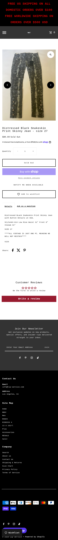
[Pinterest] (25, 358)
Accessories (8, 432)
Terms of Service (11, 473)
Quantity (6, 151)
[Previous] (7, 85)
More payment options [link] (29, 178)
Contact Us (7, 459)
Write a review (29, 298)
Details (8, 206)
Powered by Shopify (35, 537)
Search (5, 453)
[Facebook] (20, 358)
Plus (4, 429)
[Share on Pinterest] (24, 251)
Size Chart (7, 466)
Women (5, 419)
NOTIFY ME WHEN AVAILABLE (28, 185)
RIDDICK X (7, 422)
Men (4, 416)
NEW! (4, 412)
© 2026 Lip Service (12, 537)
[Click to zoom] (50, 54)
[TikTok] (38, 358)
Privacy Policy (9, 469)
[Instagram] (32, 358)
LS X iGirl (7, 426)
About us (6, 456)
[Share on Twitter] (18, 251)
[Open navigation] (9, 32)
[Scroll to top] (51, 531)
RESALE (5, 436)
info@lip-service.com (13, 387)
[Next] (50, 85)
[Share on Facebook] (13, 251)
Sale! (5, 439)
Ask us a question (26, 206)
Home (4, 409)
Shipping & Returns (12, 463)
